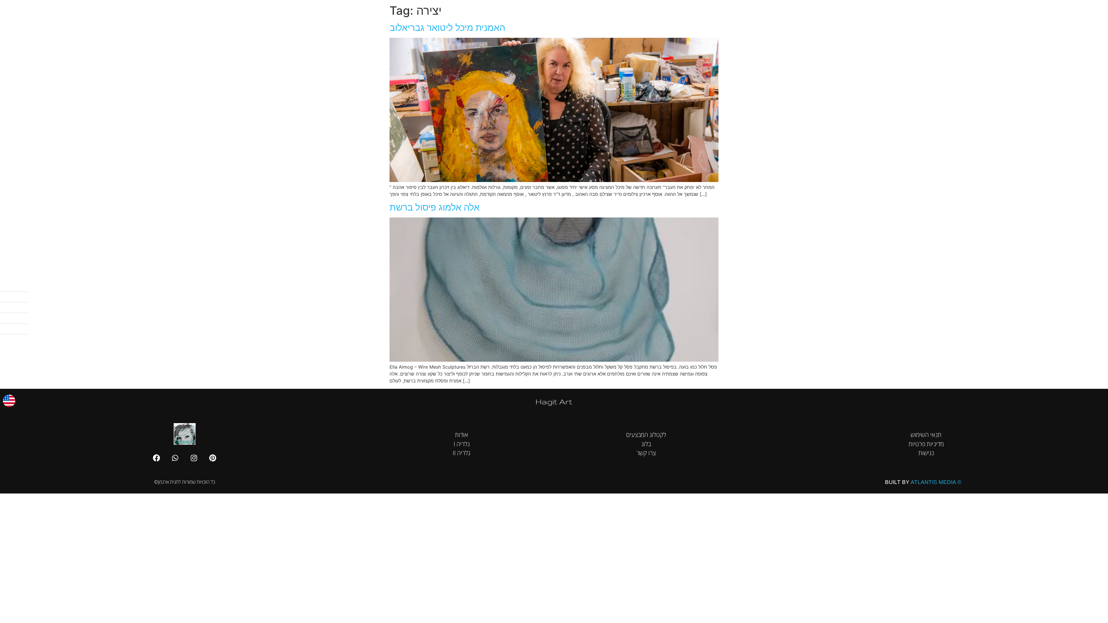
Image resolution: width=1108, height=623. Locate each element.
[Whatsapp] (175, 458)
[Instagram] (194, 458)
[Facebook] (156, 458)
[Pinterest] (212, 458)
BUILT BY (923, 482)
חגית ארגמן (1090, 8)
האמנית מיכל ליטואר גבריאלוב (447, 27)
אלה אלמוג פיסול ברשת (435, 207)
